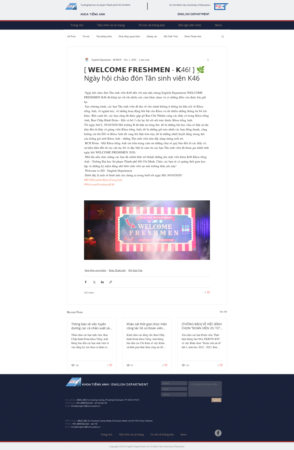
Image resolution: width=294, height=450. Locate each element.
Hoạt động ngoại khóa (129, 36)
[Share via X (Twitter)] (94, 282)
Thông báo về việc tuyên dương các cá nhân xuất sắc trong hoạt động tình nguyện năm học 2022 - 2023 (91, 326)
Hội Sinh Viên (171, 36)
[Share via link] (110, 282)
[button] (222, 36)
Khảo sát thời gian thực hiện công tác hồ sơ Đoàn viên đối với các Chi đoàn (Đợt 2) (147, 326)
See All (223, 311)
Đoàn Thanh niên (193, 36)
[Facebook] (218, 433)
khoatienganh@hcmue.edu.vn (85, 406)
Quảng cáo (152, 36)
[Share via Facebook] (85, 282)
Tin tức (86, 36)
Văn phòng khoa (104, 36)
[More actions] (208, 60)
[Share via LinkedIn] (102, 282)
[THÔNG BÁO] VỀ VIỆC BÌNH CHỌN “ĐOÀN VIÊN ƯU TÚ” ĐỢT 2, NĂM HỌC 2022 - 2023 (202, 326)
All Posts (71, 36)
